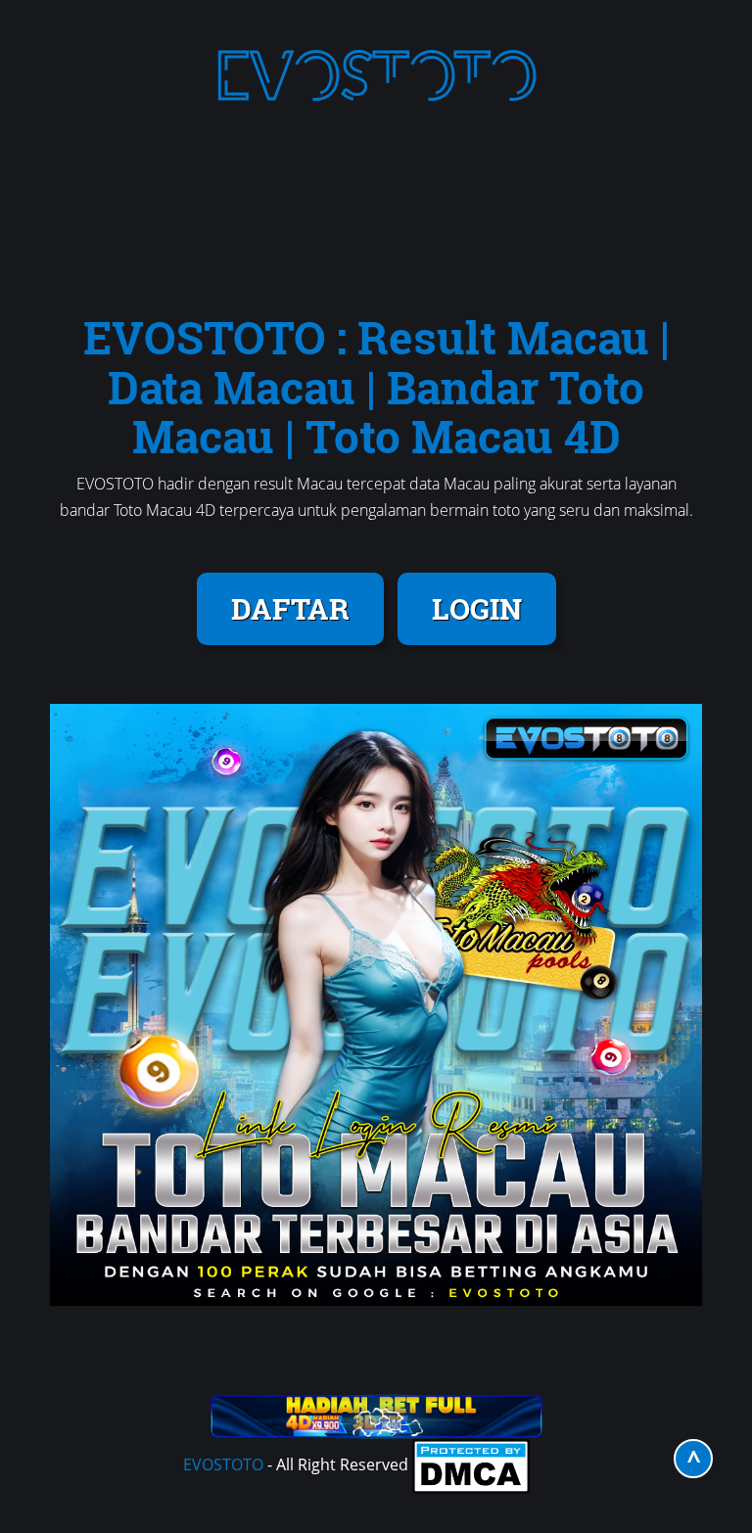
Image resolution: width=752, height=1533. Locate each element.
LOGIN (477, 608)
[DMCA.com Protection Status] (471, 1464)
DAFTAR (290, 608)
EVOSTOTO (223, 1464)
